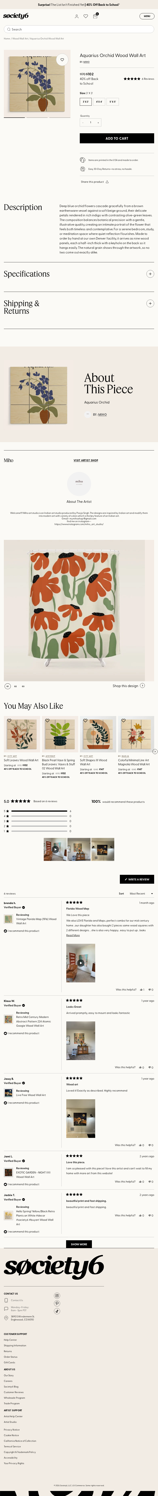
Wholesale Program (14, 1397)
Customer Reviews (14, 1392)
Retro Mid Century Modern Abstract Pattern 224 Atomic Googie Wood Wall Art (33, 1021)
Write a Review (141, 880)
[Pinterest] (57, 1303)
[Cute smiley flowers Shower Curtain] (74, 610)
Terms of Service (12, 1446)
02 (37, 117)
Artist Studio (10, 1421)
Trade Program (12, 1403)
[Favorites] (85, 16)
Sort (121, 893)
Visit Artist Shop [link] (86, 460)
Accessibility (11, 1457)
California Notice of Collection (20, 1440)
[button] (139, 78)
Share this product (92, 181)
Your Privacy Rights (14, 1463)
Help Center (10, 1339)
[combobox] (79, 29)
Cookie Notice (11, 1435)
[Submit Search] (9, 29)
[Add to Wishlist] (10, 720)
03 (59, 117)
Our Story (9, 1375)
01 (14, 117)
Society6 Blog (11, 1386)
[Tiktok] (57, 1311)
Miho (86, 62)
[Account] (76, 16)
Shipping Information (15, 1345)
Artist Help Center (13, 1416)
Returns (8, 1351)
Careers (8, 1380)
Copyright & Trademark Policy (20, 1452)
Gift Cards (9, 1362)
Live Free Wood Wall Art (31, 1095)
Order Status (10, 1356)
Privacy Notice (12, 1429)
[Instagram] (57, 1296)
